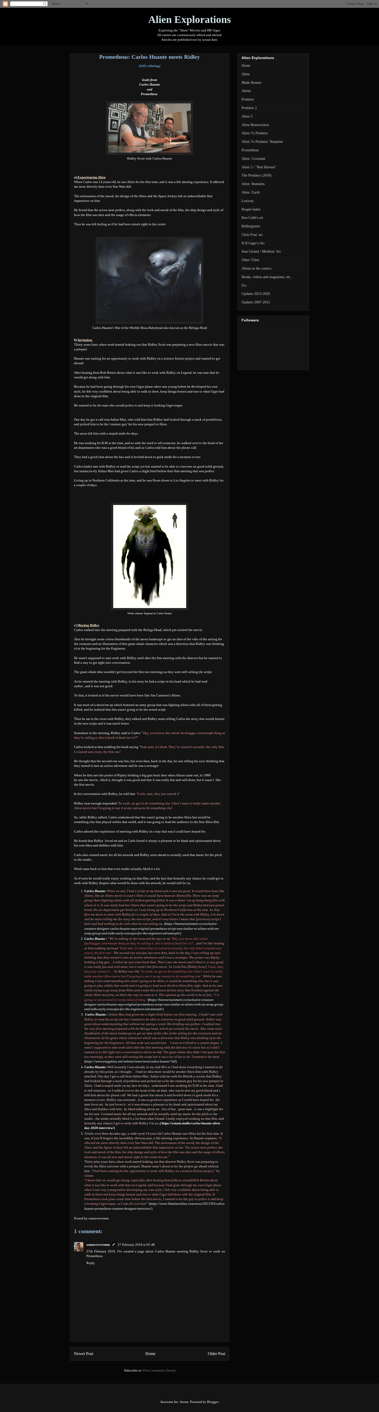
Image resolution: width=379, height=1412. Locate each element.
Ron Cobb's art (252, 218)
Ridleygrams (251, 226)
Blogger (212, 1402)
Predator (248, 99)
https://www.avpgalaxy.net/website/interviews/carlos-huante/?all (130, 1061)
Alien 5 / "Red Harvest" (259, 167)
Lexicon (247, 201)
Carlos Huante (149, 84)
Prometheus (149, 94)
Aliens (246, 91)
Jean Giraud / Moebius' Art (261, 251)
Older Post (216, 1353)
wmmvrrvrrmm (98, 1245)
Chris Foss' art (252, 235)
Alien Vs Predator (255, 133)
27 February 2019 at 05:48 (136, 1245)
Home (150, 1353)
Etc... (246, 285)
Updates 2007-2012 (256, 302)
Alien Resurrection (255, 125)
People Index (251, 209)
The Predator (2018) (256, 175)
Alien (246, 74)
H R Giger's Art (253, 243)
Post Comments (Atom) (159, 1370)
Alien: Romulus (253, 184)
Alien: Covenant (253, 159)
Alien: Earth (251, 192)
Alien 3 (247, 116)
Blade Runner (251, 83)
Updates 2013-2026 (256, 294)
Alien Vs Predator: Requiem (262, 142)
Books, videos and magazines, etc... (267, 277)
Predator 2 (249, 108)
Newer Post (83, 1353)
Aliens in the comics (256, 268)
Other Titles (250, 260)
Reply (90, 1263)
